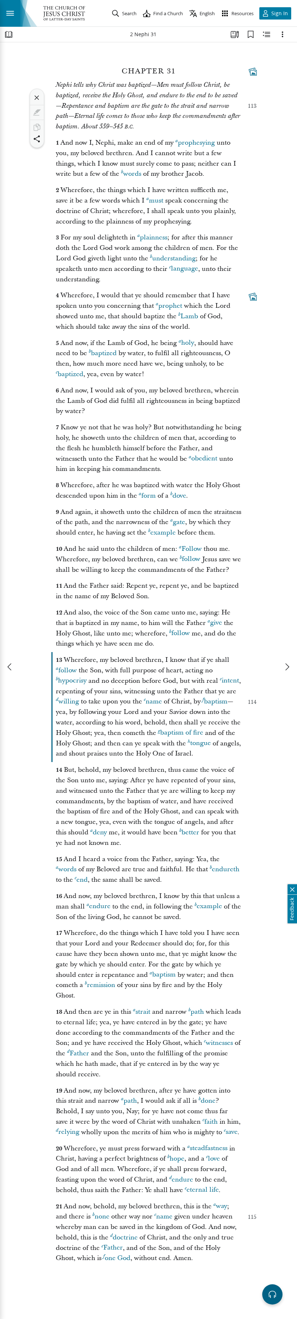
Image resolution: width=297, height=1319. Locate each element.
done (208, 1100)
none (102, 1216)
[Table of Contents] (8, 34)
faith (211, 1121)
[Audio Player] (272, 1294)
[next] (287, 667)
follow (191, 559)
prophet (170, 305)
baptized (104, 353)
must (156, 200)
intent (230, 680)
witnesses (219, 1042)
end (82, 879)
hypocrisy (72, 680)
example (163, 532)
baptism (215, 701)
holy (187, 343)
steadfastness (208, 1148)
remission (101, 985)
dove (179, 495)
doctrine (125, 1237)
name (154, 701)
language (184, 268)
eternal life (203, 1190)
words (132, 173)
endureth (225, 869)
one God (117, 1258)
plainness (153, 237)
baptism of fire (181, 732)
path (197, 1011)
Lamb (189, 316)
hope (177, 1158)
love (214, 1158)
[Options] (282, 34)
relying (68, 1132)
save (232, 1132)
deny (100, 832)
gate (179, 522)
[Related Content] (266, 34)
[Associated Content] (252, 71)
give (216, 622)
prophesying (196, 142)
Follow (191, 548)
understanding (174, 258)
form (148, 495)
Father (79, 1053)
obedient (204, 458)
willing (68, 701)
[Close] (37, 97)
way (221, 1206)
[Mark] (37, 112)
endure (99, 906)
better (190, 832)
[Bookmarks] (250, 34)
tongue (200, 743)
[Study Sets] (234, 34)
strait (142, 1011)
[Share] (37, 139)
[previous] (10, 667)
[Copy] (37, 127)
